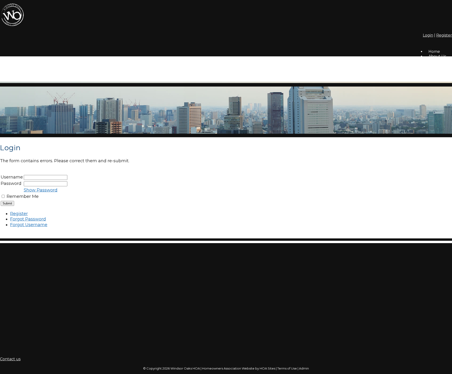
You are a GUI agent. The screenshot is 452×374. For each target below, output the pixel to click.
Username (12, 177)
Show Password (40, 190)
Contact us (10, 359)
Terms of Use (287, 368)
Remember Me (23, 196)
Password (11, 183)
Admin (304, 368)
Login (428, 35)
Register (444, 35)
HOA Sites (267, 368)
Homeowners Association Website (228, 368)
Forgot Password (28, 219)
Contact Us (438, 71)
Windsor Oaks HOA (185, 368)
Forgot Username (28, 224)
